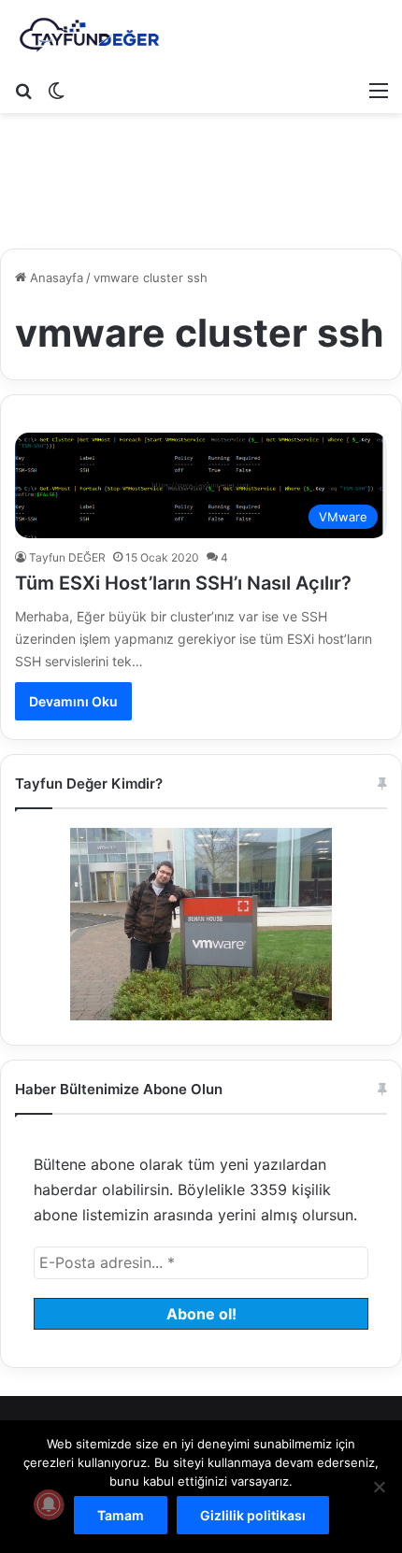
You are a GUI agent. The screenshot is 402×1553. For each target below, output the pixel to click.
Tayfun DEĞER (67, 557)
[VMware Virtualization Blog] (89, 35)
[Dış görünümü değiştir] (56, 90)
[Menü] (378, 90)
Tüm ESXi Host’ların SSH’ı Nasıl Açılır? (183, 583)
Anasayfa (54, 277)
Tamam (120, 1515)
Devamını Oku (73, 701)
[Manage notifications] (49, 1504)
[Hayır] (378, 1486)
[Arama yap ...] (23, 90)
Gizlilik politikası (253, 1515)
